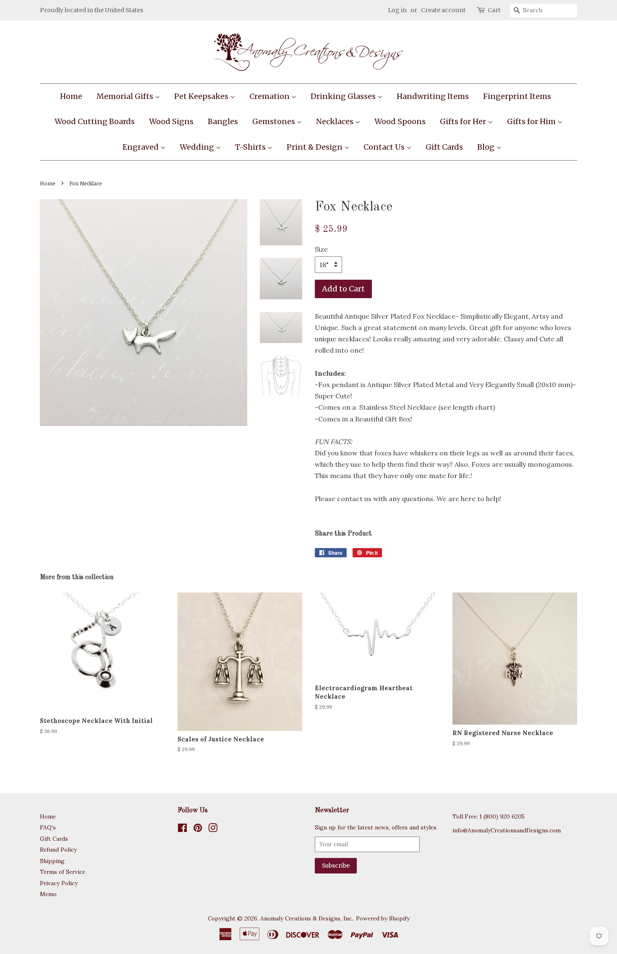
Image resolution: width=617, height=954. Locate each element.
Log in (397, 10)
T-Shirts (251, 147)
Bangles (223, 121)
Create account (443, 10)
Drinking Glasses (344, 96)
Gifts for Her (464, 121)
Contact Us (384, 147)
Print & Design (315, 147)
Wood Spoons (400, 121)
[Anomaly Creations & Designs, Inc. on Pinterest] (197, 829)
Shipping (52, 861)
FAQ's (48, 827)
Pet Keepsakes (202, 96)
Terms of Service (62, 872)
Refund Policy (58, 849)
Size (321, 249)
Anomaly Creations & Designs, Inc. (306, 918)
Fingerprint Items (517, 96)
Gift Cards (444, 147)
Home (71, 96)
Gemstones (274, 121)
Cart (494, 10)
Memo (48, 894)
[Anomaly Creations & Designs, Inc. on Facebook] (182, 829)
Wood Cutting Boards (95, 121)
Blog (486, 147)
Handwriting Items (433, 96)
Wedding (198, 147)
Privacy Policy (59, 883)
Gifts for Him (532, 121)
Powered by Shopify (383, 918)
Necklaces (335, 121)
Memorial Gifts (126, 96)
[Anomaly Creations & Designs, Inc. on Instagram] (212, 829)
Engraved (141, 147)
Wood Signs (171, 121)
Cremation (270, 96)
